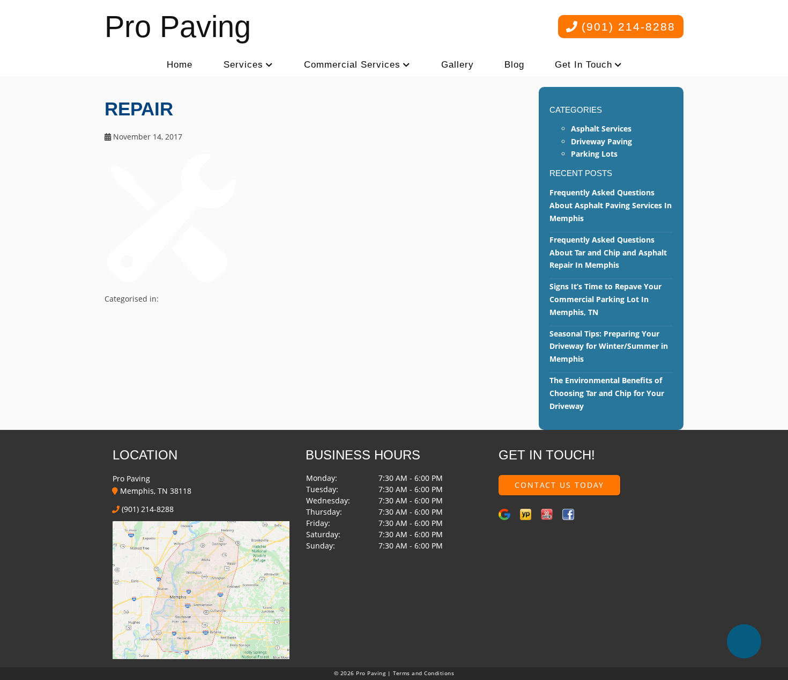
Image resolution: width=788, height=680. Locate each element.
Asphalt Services (601, 128)
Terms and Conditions (424, 673)
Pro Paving (178, 26)
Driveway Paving (601, 141)
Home (179, 65)
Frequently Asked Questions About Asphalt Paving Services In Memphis (610, 205)
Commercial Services (352, 65)
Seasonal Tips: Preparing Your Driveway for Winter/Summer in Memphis (608, 346)
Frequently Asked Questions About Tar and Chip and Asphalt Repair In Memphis (608, 252)
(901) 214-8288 (626, 26)
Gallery (457, 65)
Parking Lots (594, 154)
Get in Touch (583, 65)
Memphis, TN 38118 (154, 491)
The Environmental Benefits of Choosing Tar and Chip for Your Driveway (606, 393)
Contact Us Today (559, 485)
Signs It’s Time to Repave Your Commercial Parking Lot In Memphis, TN (605, 299)
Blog (514, 65)
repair (139, 108)
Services (243, 65)
